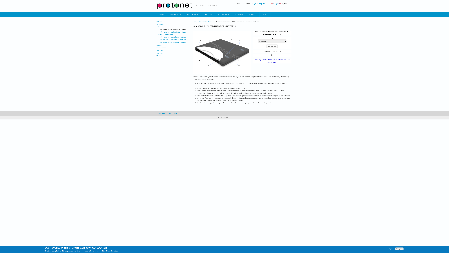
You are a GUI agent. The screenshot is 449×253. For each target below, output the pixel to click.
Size (272, 38)
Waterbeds (175, 14)
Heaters (208, 14)
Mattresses (192, 14)
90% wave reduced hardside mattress (173, 32)
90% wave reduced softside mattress (173, 42)
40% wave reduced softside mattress (173, 37)
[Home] (174, 6)
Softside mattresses (165, 35)
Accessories (223, 14)
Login (254, 3)
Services (253, 14)
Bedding (239, 14)
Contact (161, 113)
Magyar (276, 3)
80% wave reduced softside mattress (173, 40)
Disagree (399, 249)
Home (161, 14)
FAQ (175, 113)
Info (169, 113)
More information (112, 251)
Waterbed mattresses (206, 22)
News (265, 14)
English (284, 3)
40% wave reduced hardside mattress (173, 29)
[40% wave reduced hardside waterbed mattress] (222, 74)
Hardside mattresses (165, 27)
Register (262, 3)
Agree (391, 249)
